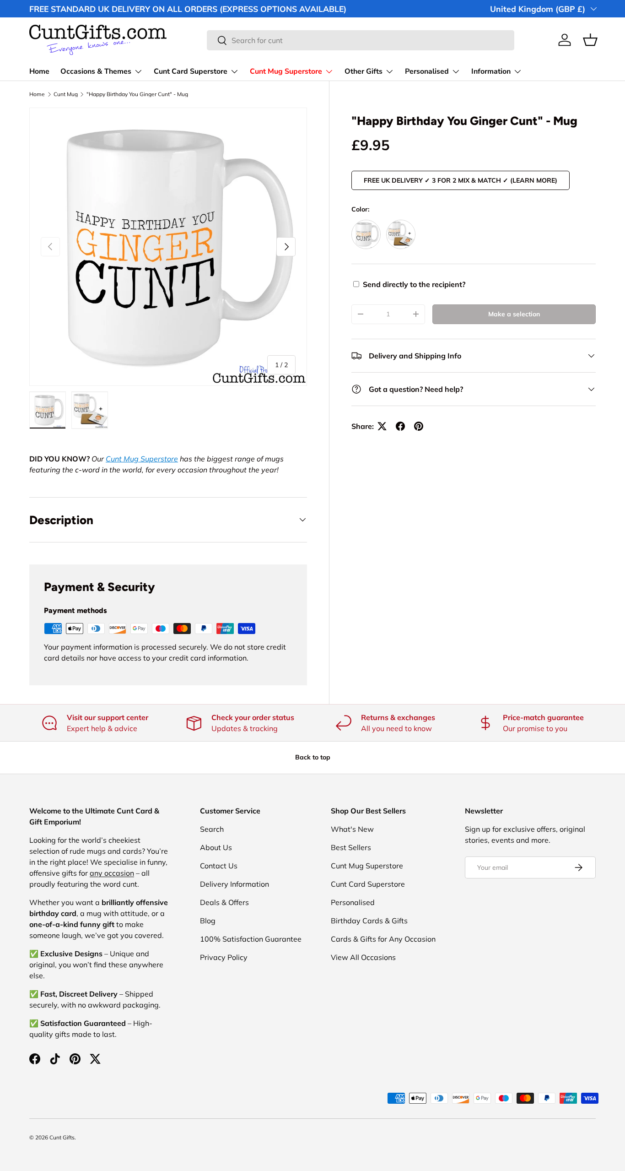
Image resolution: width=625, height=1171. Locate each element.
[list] (168, 246)
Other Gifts (364, 71)
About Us (216, 847)
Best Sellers (351, 847)
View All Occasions (363, 957)
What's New (352, 829)
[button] (590, 40)
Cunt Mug (66, 94)
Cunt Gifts (62, 1137)
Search (212, 829)
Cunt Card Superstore (190, 71)
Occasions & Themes (95, 71)
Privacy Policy (224, 957)
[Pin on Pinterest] (418, 426)
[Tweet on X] (382, 426)
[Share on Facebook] (400, 426)
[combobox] (360, 40)
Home (39, 71)
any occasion (112, 873)
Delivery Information (234, 884)
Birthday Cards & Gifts (369, 920)
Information (491, 71)
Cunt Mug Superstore (286, 71)
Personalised (427, 71)
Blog (208, 920)
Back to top (312, 757)
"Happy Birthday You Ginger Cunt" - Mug (137, 94)
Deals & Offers (224, 902)
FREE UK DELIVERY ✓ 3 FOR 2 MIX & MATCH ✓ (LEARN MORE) (460, 180)
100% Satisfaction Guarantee (251, 938)
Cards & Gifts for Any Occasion (383, 938)
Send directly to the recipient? (414, 284)
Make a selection (514, 314)
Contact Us (218, 865)
